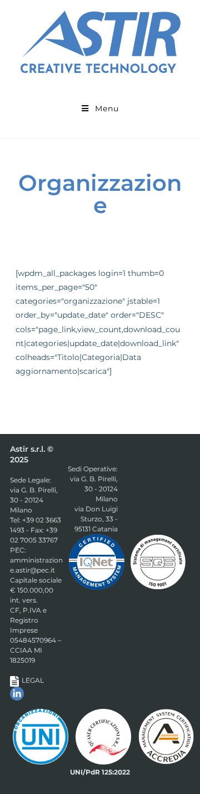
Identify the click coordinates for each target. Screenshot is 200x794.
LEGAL (33, 680)
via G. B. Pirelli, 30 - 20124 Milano (34, 500)
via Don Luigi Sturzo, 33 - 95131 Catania (96, 519)
